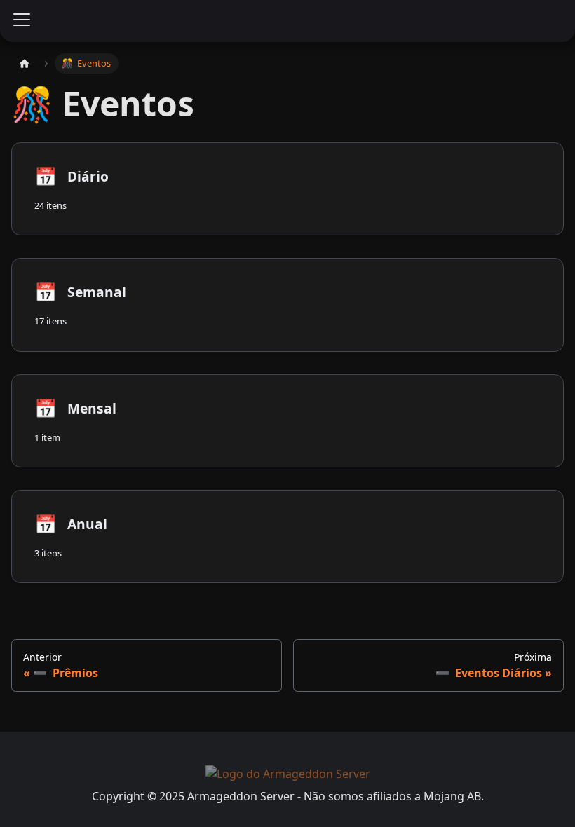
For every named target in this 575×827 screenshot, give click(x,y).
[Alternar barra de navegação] (21, 21)
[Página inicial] (24, 63)
